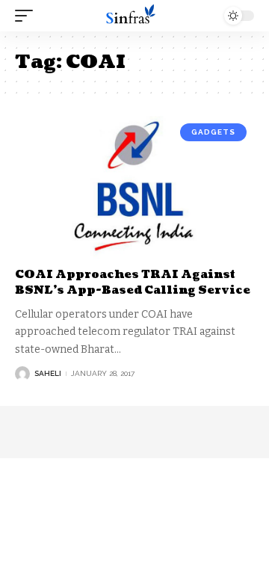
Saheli (47, 373)
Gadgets (213, 132)
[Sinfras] (134, 15)
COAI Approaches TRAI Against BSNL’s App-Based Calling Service (132, 282)
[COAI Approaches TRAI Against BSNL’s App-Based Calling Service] (134, 187)
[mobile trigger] (27, 16)
